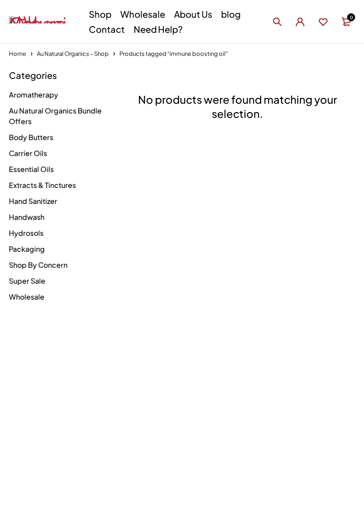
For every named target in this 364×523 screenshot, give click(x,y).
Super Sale (27, 280)
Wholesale (26, 296)
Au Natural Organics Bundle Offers (55, 116)
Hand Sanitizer (33, 201)
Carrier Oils (28, 153)
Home (17, 53)
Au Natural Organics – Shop (73, 53)
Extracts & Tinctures (42, 185)
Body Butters (31, 137)
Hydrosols (26, 233)
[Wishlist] (323, 21)
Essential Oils (31, 169)
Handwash (26, 217)
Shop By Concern (38, 264)
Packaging (27, 249)
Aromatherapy (33, 94)
